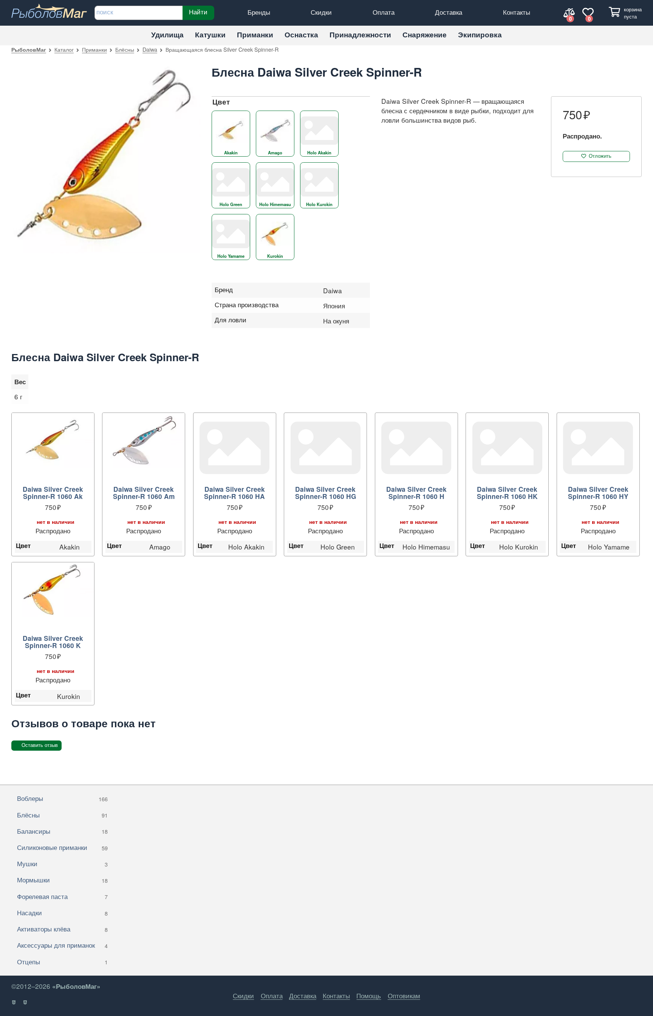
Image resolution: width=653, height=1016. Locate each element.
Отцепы (62, 961)
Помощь (368, 995)
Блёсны (124, 49)
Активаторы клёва (62, 928)
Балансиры (62, 831)
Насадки (62, 912)
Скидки (321, 12)
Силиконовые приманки (62, 847)
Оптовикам (404, 995)
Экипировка (480, 34)
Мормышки (62, 879)
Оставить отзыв (40, 745)
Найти (198, 11)
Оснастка (301, 34)
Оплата (384, 12)
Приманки (255, 34)
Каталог (64, 49)
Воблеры (62, 798)
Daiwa (149, 49)
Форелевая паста (62, 896)
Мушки (62, 863)
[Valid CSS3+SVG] (25, 1002)
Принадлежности (360, 34)
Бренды (259, 12)
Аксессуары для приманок (62, 945)
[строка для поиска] (138, 13)
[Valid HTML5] (14, 1002)
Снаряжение (424, 34)
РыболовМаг (28, 49)
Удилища (167, 34)
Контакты (516, 12)
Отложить (600, 156)
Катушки (210, 34)
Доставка (448, 12)
